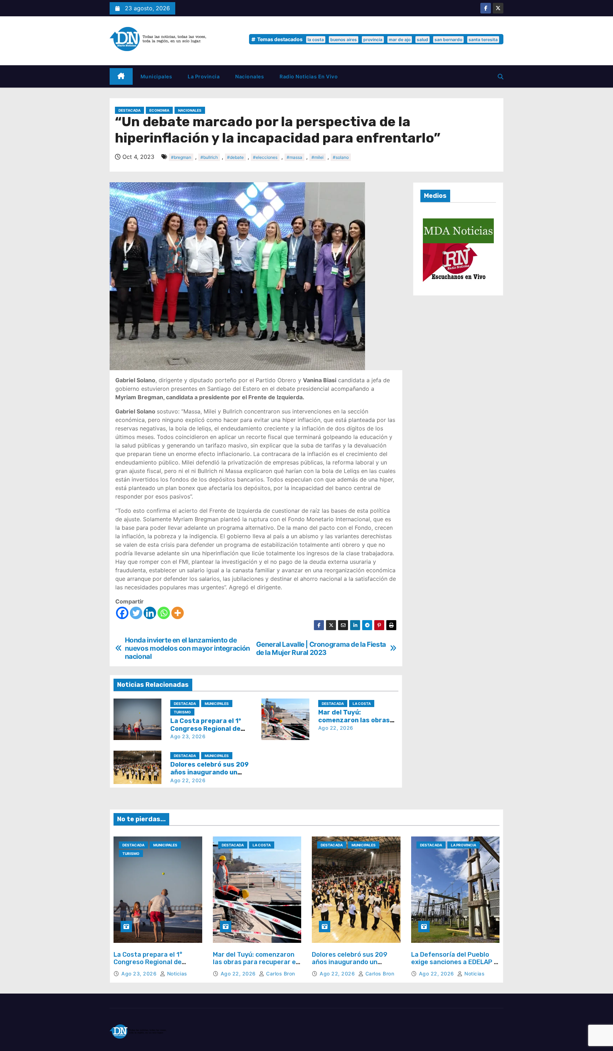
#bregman (181, 157)
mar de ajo (399, 39)
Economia (159, 110)
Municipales (156, 76)
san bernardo (448, 39)
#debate (235, 157)
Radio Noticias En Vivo (309, 76)
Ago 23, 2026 (187, 736)
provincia (372, 39)
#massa (294, 157)
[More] (177, 613)
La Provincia (204, 76)
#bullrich (209, 157)
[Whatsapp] (164, 613)
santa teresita (483, 39)
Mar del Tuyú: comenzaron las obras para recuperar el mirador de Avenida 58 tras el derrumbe (255, 966)
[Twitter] (136, 613)
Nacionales (249, 76)
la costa (316, 39)
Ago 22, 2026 (335, 728)
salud (422, 39)
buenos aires (343, 39)
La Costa (362, 703)
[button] (500, 76)
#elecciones (265, 157)
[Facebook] (122, 613)
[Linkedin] (150, 613)
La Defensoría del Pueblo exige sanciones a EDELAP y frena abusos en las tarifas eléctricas (454, 966)
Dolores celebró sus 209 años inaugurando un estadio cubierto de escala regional (354, 966)
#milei (317, 157)
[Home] (121, 76)
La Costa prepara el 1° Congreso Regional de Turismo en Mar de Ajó (206, 728)
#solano (341, 157)
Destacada (129, 110)
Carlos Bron (280, 974)
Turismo (182, 712)
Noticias (176, 974)
